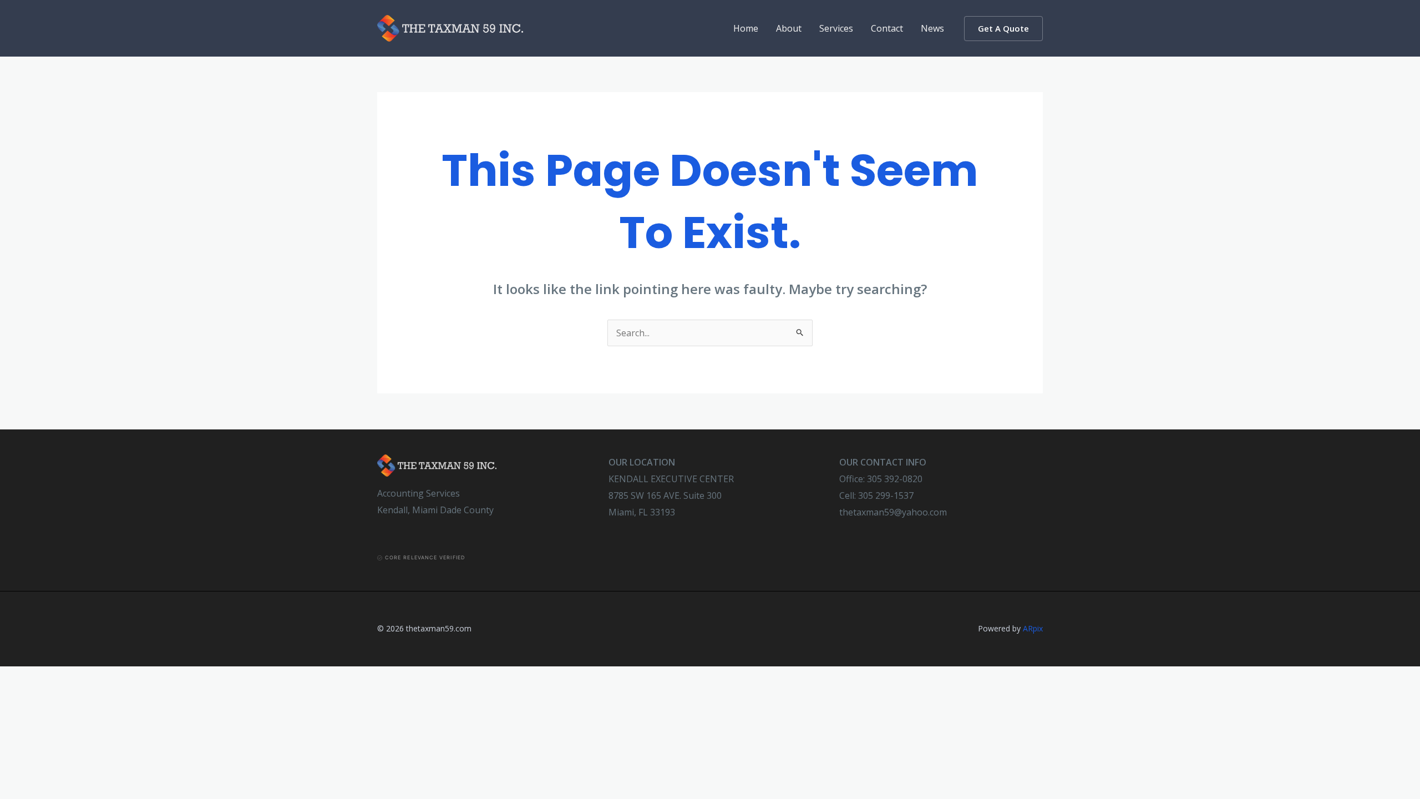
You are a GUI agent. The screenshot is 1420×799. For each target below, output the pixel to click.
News (932, 28)
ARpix (1033, 628)
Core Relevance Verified (425, 557)
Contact (887, 28)
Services (836, 28)
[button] (1003, 28)
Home (745, 28)
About (789, 28)
